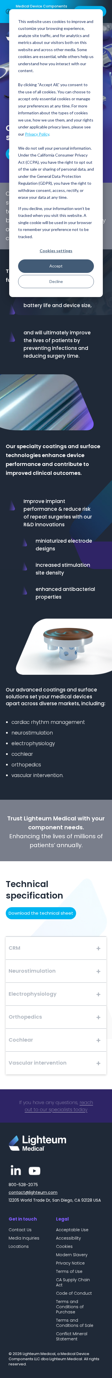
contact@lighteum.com (33, 1192)
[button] (56, 947)
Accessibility (68, 1238)
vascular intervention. (37, 775)
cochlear (22, 754)
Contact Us (20, 1229)
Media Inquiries (24, 1238)
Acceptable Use (72, 1229)
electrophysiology (33, 743)
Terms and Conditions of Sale (74, 1323)
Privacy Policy (37, 134)
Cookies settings (56, 250)
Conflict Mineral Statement (71, 1336)
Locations (19, 1246)
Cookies (64, 1246)
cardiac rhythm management (48, 722)
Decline (56, 281)
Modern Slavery (72, 1254)
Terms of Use (69, 1271)
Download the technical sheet (41, 913)
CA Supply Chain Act (73, 1282)
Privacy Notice (70, 1263)
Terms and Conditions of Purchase (70, 1307)
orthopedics (26, 764)
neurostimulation (32, 732)
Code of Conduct (74, 1293)
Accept (56, 265)
